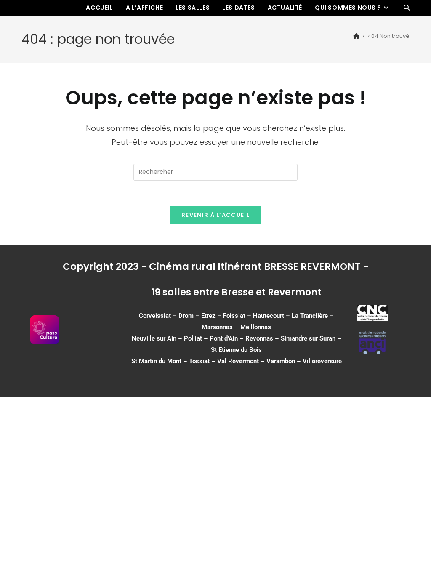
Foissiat (234, 315)
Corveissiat (155, 315)
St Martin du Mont (156, 361)
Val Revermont (238, 361)
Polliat (193, 338)
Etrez (208, 315)
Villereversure (322, 361)
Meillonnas (255, 327)
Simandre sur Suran (308, 338)
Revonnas (259, 338)
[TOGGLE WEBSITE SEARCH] (406, 8)
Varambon (280, 361)
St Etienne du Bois (236, 350)
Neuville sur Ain (154, 338)
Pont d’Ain (224, 338)
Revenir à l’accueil (215, 215)
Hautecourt (268, 315)
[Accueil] (356, 36)
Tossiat (199, 361)
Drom (186, 315)
